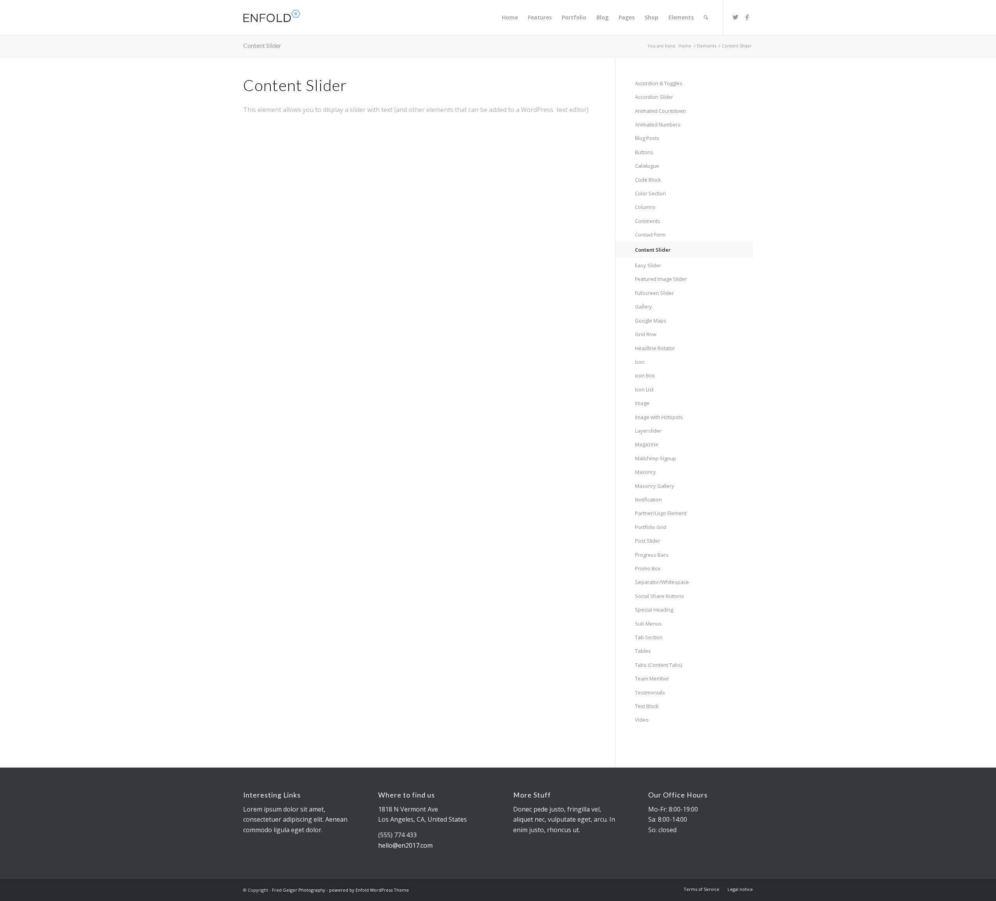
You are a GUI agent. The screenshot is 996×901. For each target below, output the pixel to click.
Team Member (652, 678)
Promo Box (648, 568)
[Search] (706, 17)
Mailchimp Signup (655, 458)
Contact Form (650, 234)
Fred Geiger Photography (298, 890)
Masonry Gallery (654, 485)
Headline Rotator (655, 348)
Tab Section (649, 637)
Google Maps (650, 320)
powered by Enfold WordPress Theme (369, 890)
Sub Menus (648, 623)
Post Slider (647, 540)
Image (642, 403)
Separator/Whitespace (662, 581)
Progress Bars (651, 554)
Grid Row (645, 334)
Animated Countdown (660, 110)
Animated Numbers (657, 124)
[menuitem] (510, 17)
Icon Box (645, 375)
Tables (643, 650)
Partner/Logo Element (660, 513)
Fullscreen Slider (654, 292)
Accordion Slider (654, 96)
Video (642, 719)
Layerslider (648, 430)
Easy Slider (648, 265)
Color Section (650, 193)
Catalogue (647, 165)
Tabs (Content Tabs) (658, 664)
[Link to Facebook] (747, 17)
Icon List (644, 389)
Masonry (645, 471)
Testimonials (650, 692)
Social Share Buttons (659, 595)
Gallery (643, 306)
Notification (648, 499)
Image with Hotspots (659, 417)
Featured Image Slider (661, 278)
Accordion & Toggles (658, 83)
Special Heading (654, 609)
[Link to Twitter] (735, 17)
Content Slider (262, 45)
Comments (647, 220)
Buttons (644, 152)
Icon (640, 361)
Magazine (646, 444)
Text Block (647, 706)
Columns (645, 206)
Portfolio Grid (650, 527)
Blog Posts (647, 138)
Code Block (648, 179)
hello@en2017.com (405, 845)
